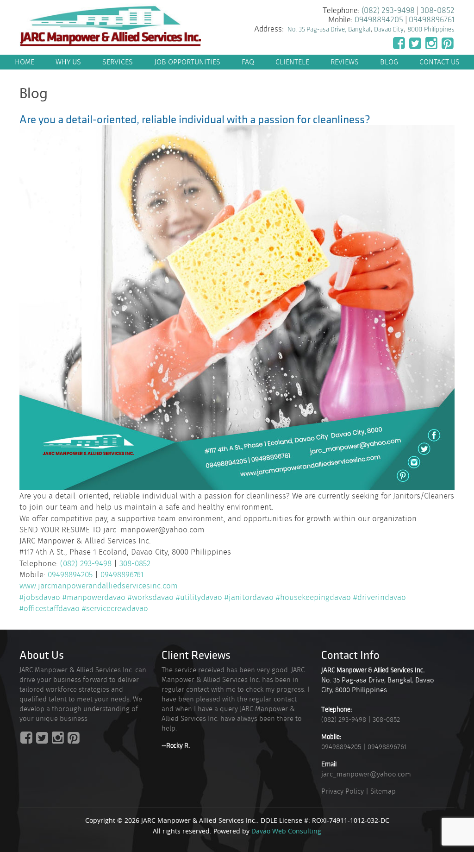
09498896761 (432, 20)
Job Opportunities (187, 62)
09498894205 (379, 20)
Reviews (345, 62)
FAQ (248, 62)
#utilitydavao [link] (199, 597)
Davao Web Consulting (286, 831)
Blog (389, 62)
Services (117, 62)
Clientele (292, 62)
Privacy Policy (342, 791)
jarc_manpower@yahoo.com (366, 774)
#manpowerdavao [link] (93, 597)
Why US (68, 62)
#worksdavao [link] (151, 597)
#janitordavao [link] (249, 597)
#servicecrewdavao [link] (115, 608)
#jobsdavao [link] (39, 597)
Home (24, 62)
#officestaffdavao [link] (49, 608)
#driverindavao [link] (379, 597)
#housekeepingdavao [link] (313, 597)
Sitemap (383, 791)
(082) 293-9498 (388, 10)
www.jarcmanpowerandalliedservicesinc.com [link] (98, 585)
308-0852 (437, 10)
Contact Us (439, 62)
